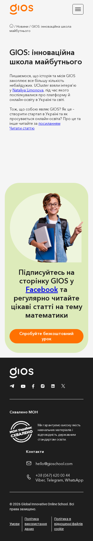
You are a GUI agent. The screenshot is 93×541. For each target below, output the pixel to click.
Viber (40, 480)
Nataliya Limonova (27, 90)
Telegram (54, 480)
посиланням (49, 123)
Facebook (42, 289)
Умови (15, 524)
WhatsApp (74, 480)
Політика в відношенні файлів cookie (68, 524)
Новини (22, 26)
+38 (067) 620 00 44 (53, 475)
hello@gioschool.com (54, 463)
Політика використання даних (36, 524)
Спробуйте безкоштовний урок (46, 336)
